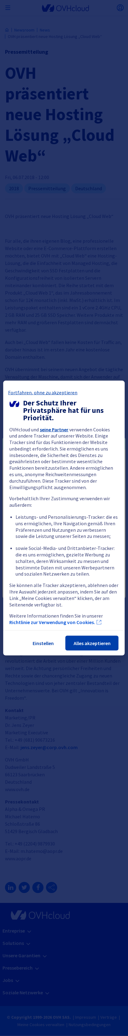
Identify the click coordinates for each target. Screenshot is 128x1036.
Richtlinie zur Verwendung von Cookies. (52, 622)
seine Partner (54, 429)
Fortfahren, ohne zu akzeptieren (42, 392)
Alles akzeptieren (92, 643)
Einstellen (43, 643)
